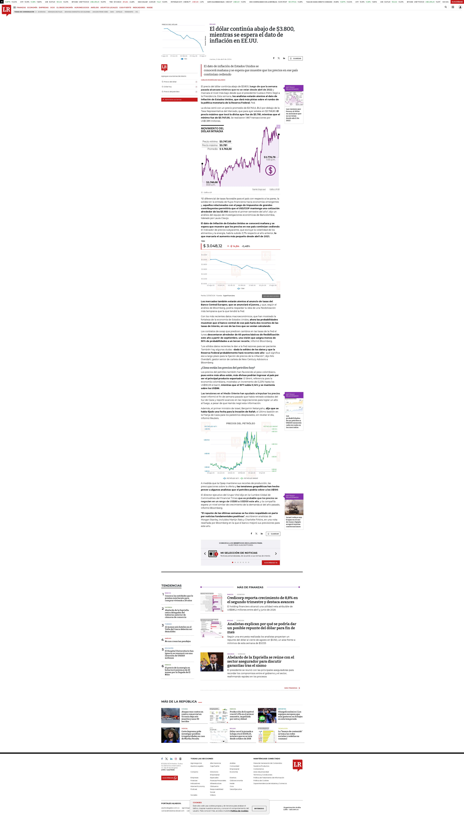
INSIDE (150, 7)
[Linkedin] (284, 58)
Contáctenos (259, 769)
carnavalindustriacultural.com (172, 811)
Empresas (194, 778)
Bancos (168, 593)
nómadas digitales (55, 12)
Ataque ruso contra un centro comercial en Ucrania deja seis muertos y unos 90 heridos (192, 717)
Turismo (168, 624)
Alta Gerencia (215, 763)
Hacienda (168, 607)
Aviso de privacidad (261, 772)
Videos (213, 795)
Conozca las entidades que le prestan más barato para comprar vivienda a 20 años (179, 598)
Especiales (214, 778)
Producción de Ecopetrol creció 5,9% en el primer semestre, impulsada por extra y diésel (242, 715)
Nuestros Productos (261, 766)
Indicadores (195, 784)
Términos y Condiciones (263, 775)
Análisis (168, 638)
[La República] (6, 11)
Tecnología (283, 729)
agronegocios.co (188, 808)
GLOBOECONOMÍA (64, 7)
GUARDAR (297, 58)
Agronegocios (196, 763)
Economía (234, 772)
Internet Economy (198, 786)
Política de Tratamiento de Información (269, 778)
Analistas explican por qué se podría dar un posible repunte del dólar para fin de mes (261, 628)
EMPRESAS (43, 7)
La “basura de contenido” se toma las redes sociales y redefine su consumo (290, 735)
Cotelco (119, 12)
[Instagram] (177, 759)
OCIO (52, 7)
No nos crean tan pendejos (178, 641)
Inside (232, 784)
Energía (168, 665)
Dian (112, 12)
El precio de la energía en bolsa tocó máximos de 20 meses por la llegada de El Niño (177, 671)
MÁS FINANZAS (290, 688)
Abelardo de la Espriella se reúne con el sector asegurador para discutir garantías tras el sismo (260, 661)
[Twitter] (279, 58)
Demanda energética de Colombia (77, 12)
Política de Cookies (239, 811)
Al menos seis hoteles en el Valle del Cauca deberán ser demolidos (178, 629)
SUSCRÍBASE (457, 2)
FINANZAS (21, 7)
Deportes (282, 709)
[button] (204, 554)
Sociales (194, 795)
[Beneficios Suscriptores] (453, 7)
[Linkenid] (172, 759)
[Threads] (181, 759)
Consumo (194, 772)
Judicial (184, 729)
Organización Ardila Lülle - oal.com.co (292, 809)
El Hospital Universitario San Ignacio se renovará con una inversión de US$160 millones (179, 654)
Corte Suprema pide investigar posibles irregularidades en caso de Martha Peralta (193, 735)
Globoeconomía (236, 781)
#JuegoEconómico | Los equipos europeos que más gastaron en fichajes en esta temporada (290, 715)
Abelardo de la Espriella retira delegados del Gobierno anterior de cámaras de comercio (177, 614)
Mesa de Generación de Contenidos (268, 763)
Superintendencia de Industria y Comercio (270, 784)
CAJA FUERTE (125, 7)
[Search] (445, 7)
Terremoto (129, 12)
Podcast (194, 789)
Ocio (232, 786)
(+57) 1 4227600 (167, 770)
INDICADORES (139, 7)
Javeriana (42, 12)
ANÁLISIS (95, 7)
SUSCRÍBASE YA (270, 563)
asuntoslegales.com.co (170, 808)
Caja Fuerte (214, 766)
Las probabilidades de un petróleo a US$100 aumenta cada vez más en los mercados (293, 421)
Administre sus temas (172, 99)
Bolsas (233, 729)
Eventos (233, 778)
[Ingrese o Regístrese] (460, 7)
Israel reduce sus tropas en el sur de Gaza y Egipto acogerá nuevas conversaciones (294, 522)
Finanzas (194, 781)
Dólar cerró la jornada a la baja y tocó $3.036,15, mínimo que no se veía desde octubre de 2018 (241, 735)
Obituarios (214, 786)
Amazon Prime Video (100, 12)
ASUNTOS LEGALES (109, 7)
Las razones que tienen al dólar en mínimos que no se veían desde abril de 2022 (293, 115)
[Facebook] (273, 58)
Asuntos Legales (197, 766)
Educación (169, 648)
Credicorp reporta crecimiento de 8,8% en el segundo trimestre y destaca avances (262, 600)
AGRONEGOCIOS (81, 7)
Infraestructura (215, 784)
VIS (136, 12)
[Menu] (15, 7)
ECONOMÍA (32, 7)
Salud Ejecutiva (236, 789)
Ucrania (184, 709)
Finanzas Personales (218, 781)
